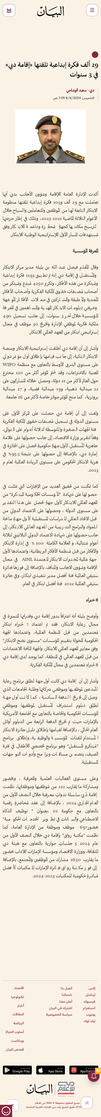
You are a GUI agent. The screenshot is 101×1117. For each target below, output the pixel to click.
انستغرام (89, 1008)
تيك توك (89, 1021)
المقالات (18, 1014)
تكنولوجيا (17, 997)
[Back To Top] (87, 1103)
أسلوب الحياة (15, 1032)
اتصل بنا (66, 988)
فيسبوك (89, 1001)
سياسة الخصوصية (59, 1014)
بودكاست (17, 1041)
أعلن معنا (65, 1001)
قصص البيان (15, 1049)
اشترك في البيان (60, 1008)
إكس (92, 988)
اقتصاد (19, 988)
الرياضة (18, 1023)
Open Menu (92, 10)
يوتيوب (90, 1014)
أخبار (20, 1005)
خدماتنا (67, 995)
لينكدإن (90, 995)
